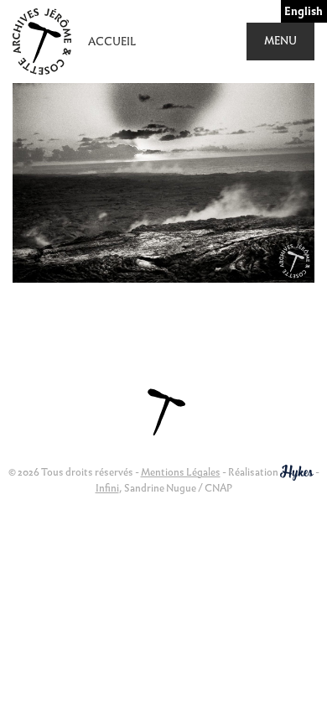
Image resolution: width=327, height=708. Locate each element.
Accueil (112, 41)
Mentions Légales (181, 472)
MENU (280, 40)
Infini (107, 488)
